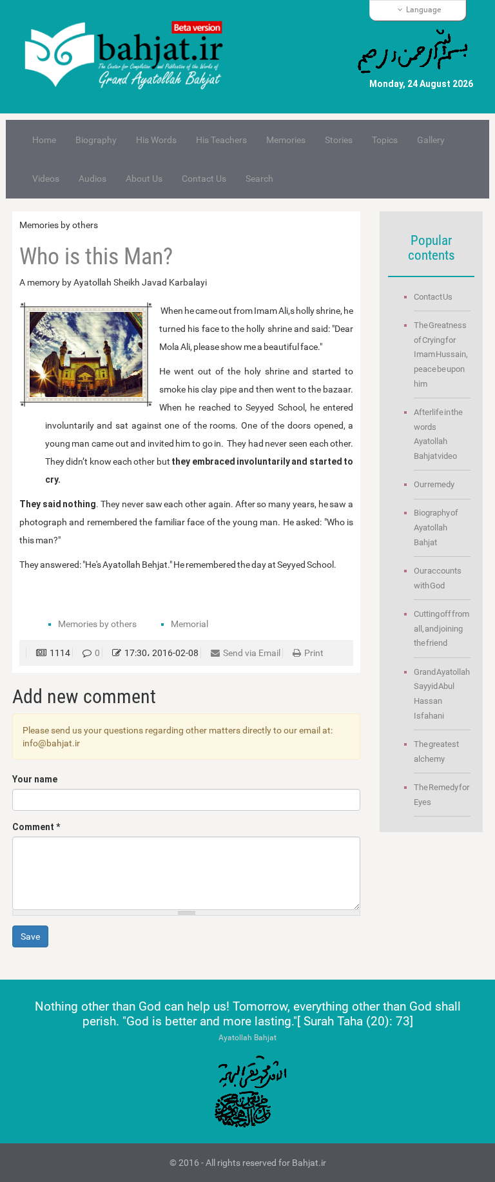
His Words (156, 140)
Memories (286, 140)
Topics (385, 140)
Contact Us (204, 178)
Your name (34, 779)
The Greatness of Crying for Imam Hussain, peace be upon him (441, 354)
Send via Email (251, 653)
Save (30, 936)
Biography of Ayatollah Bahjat (436, 527)
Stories (339, 140)
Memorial (189, 624)
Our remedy (434, 484)
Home (44, 140)
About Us (144, 178)
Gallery (431, 140)
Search (259, 178)
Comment (36, 827)
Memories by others (97, 624)
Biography (96, 140)
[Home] (129, 56)
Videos (45, 178)
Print (314, 653)
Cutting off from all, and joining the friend (441, 628)
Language (423, 9)
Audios (92, 178)
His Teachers (221, 140)
